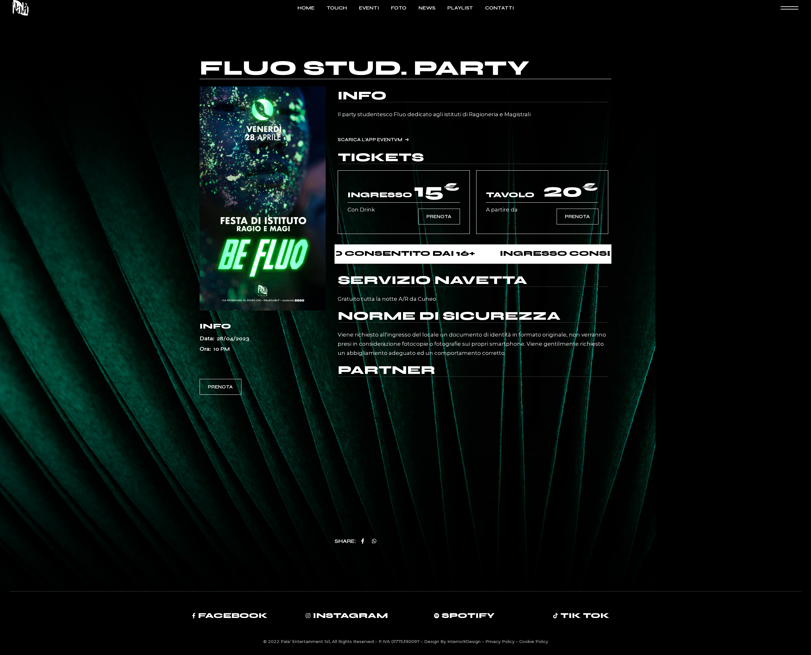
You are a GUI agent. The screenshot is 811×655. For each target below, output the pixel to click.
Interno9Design (464, 641)
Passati (251, 359)
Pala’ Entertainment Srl (305, 641)
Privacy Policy (500, 641)
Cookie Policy (533, 641)
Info (362, 96)
